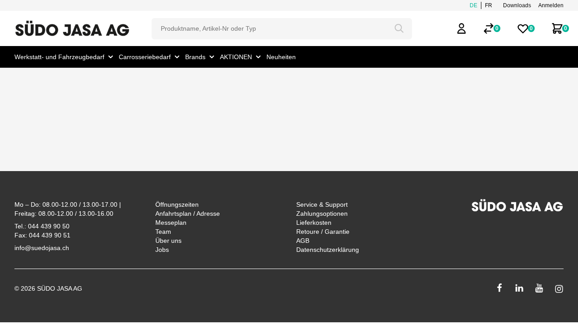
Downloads (517, 5)
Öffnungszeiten (177, 204)
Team (163, 231)
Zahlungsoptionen (322, 213)
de (473, 5)
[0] (488, 28)
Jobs (162, 249)
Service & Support (322, 204)
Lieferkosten (313, 222)
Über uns (168, 240)
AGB (302, 240)
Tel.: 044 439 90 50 (42, 226)
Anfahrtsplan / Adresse (187, 213)
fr (488, 5)
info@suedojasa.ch (41, 247)
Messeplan (170, 222)
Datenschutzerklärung (327, 249)
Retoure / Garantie (323, 231)
